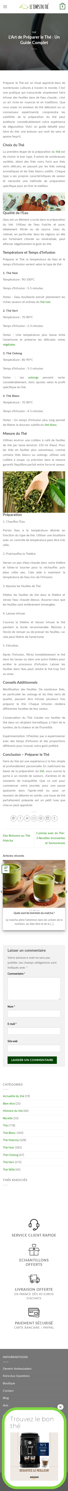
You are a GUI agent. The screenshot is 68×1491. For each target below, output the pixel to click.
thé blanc (51, 424)
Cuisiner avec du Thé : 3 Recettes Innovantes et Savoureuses (50, 838)
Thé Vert (8, 1162)
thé (58, 151)
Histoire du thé (13, 1110)
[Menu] (5, 6)
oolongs (33, 377)
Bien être (9, 1103)
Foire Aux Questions (16, 1375)
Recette (8, 1118)
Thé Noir (8, 1147)
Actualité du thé (13, 1096)
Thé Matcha (11, 1140)
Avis (5, 1405)
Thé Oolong (10, 1154)
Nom (11, 1006)
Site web (13, 1041)
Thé (34, 32)
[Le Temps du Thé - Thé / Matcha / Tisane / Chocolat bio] (34, 6)
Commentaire (16, 973)
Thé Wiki (9, 1169)
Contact (8, 1390)
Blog (6, 1398)
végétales (9, 344)
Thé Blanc (9, 1132)
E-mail (12, 1024)
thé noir (45, 302)
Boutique (9, 1383)
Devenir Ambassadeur (17, 1368)
